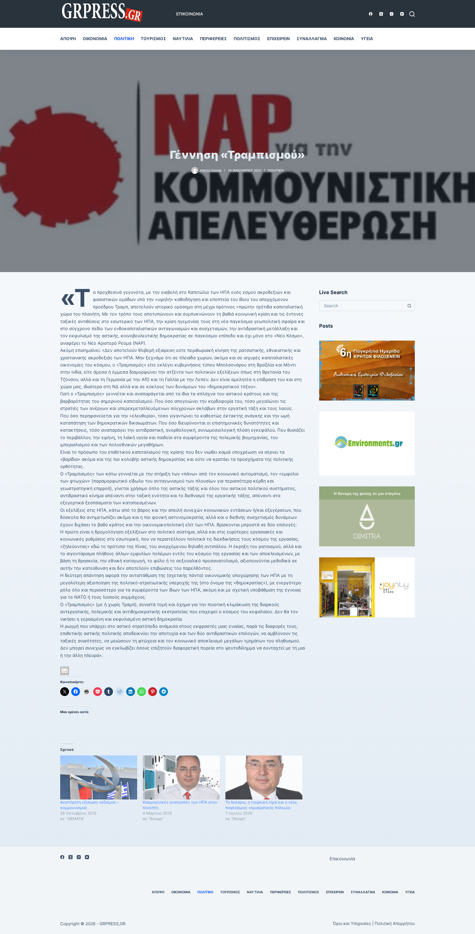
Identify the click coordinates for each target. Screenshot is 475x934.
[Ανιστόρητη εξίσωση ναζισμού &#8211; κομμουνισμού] (98, 777)
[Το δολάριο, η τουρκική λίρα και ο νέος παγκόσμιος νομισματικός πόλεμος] (263, 777)
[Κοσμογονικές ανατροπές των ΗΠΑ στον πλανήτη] (181, 777)
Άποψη (68, 38)
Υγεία (367, 38)
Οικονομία (95, 38)
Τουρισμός (153, 38)
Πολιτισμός (247, 38)
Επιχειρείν (278, 38)
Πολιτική (124, 38)
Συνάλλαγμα (312, 38)
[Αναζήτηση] (412, 14)
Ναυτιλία (183, 38)
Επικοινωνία (189, 14)
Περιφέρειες (213, 38)
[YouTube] (402, 14)
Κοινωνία (344, 38)
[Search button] (409, 306)
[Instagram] (391, 14)
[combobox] (362, 305)
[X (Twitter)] (381, 14)
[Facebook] (370, 14)
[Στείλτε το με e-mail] (64, 670)
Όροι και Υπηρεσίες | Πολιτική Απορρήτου (374, 923)
